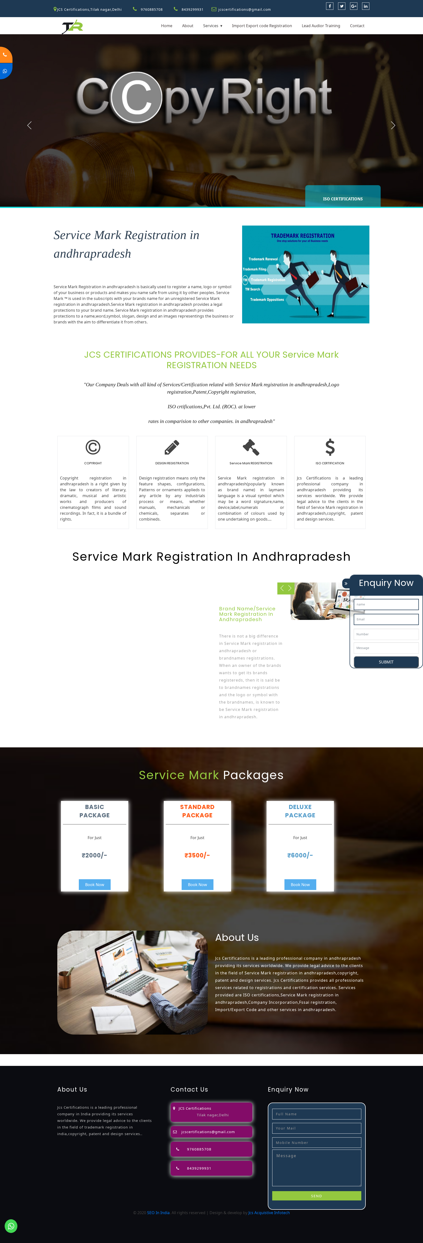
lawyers (154, 1057)
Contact (357, 25)
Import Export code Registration (262, 25)
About (187, 25)
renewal (233, 1057)
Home (166, 25)
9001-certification (376, 1057)
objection (137, 1057)
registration (214, 1057)
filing (167, 1057)
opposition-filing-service (105, 1057)
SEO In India (158, 1212)
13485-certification (131, 1063)
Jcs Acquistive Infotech (269, 1212)
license (271, 1057)
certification (325, 1057)
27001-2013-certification (91, 1063)
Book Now (94, 884)
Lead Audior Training (321, 25)
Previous (29, 125)
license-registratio (296, 1057)
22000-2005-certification (45, 1063)
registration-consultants (59, 1057)
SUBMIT (386, 662)
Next (393, 125)
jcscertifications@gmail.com (244, 9)
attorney (181, 1057)
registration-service (18, 1057)
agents (196, 1057)
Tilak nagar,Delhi (213, 1114)
